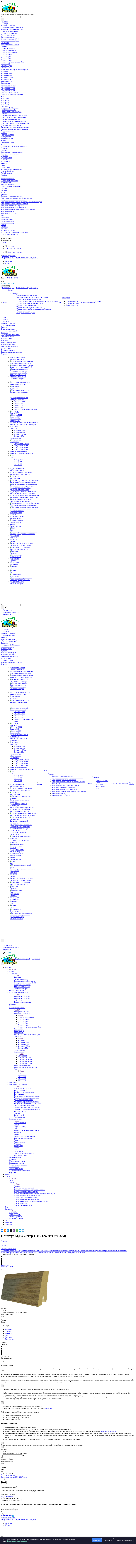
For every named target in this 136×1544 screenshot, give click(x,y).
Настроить (108, 1540)
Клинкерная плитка (12, 1253)
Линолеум (17, 977)
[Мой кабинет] (2, 943)
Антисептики (41, 1253)
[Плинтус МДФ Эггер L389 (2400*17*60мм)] (25, 1306)
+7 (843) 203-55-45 (11, 278)
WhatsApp (8, 263)
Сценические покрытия (27, 1253)
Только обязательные (124, 1540)
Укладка (17, 1186)
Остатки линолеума (15, 1251)
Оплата (7, 1335)
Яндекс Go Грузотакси (109, 1431)
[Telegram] (23, 1230)
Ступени (84, 1253)
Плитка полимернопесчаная (70, 1253)
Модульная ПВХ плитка (22, 1088)
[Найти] (2, 19)
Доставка (8, 1337)
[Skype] (20, 1230)
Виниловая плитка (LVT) (23, 996)
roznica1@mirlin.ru (9, 256)
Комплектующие (20, 1123)
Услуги (11, 1180)
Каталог (12, 971)
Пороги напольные (54, 1251)
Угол (19, 1073)
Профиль (113, 1251)
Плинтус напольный (21, 1012)
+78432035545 (9, 234)
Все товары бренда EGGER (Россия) (14, 1477)
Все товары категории (9, 1475)
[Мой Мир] (8, 1230)
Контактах (48, 1408)
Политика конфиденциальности (17, 1541)
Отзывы (8, 1331)
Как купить (13, 1213)
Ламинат (44, 1251)
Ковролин (65, 1251)
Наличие (8, 1329)
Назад (13, 969)
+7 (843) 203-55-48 (8, 230)
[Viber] (14, 1230)
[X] (11, 1230)
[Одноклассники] (5, 1230)
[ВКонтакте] (2, 1230)
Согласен (96, 1540)
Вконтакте (9, 261)
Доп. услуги (9, 1339)
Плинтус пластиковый (26, 1017)
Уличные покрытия (53, 1253)
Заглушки (21, 1040)
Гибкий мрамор (104, 1251)
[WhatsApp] (17, 1230)
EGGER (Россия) (7, 1266)
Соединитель (22, 1056)
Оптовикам (5, 286)
